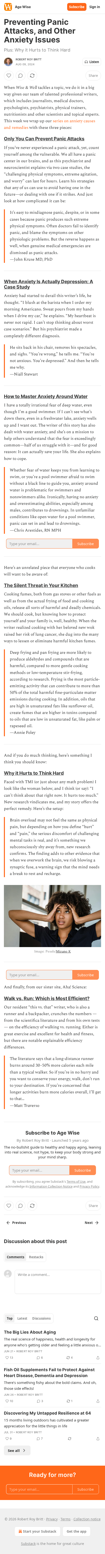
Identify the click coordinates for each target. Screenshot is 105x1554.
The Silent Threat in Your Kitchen (41, 585)
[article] (52, 1345)
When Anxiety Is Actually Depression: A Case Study (48, 284)
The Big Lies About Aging (30, 1332)
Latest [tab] (22, 1318)
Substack (28, 1543)
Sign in (94, 7)
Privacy (52, 1519)
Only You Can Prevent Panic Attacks (44, 139)
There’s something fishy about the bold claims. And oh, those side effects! (50, 1385)
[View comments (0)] (20, 75)
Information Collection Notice (51, 1186)
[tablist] (25, 1257)
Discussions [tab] (41, 1318)
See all (14, 1450)
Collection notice (87, 1519)
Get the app (76, 1531)
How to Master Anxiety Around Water (46, 396)
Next (89, 1222)
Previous (19, 1222)
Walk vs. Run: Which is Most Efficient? (47, 998)
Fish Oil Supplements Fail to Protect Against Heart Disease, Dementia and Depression (49, 1372)
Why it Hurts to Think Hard (34, 773)
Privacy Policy (89, 1186)
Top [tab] (9, 1318)
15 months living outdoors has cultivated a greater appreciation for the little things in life (46, 1423)
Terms (66, 1519)
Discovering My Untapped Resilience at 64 (47, 1413)
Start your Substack (39, 1531)
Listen (94, 62)
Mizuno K (63, 951)
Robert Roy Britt (29, 59)
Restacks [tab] (36, 1257)
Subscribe (76, 7)
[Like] (9, 75)
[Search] (96, 1318)
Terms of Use (76, 1181)
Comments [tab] (15, 1257)
